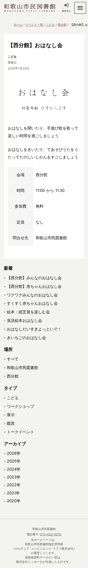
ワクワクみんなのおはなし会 (32, 294)
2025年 (14, 461)
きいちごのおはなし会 (26, 337)
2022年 (14, 485)
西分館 (62, 24)
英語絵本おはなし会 (24, 320)
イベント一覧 (34, 24)
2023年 (14, 477)
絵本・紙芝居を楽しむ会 (28, 311)
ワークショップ (20, 406)
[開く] (80, 8)
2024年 (14, 469)
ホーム (18, 24)
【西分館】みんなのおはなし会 (34, 277)
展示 (11, 414)
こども (50, 24)
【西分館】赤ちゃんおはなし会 (34, 286)
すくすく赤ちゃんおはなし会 (32, 303)
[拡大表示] (44, 95)
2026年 (14, 453)
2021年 (13, 493)
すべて (13, 359)
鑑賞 (11, 423)
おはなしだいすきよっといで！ (34, 329)
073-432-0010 (50, 534)
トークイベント (20, 431)
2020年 (14, 501)
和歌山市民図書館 (22, 367)
